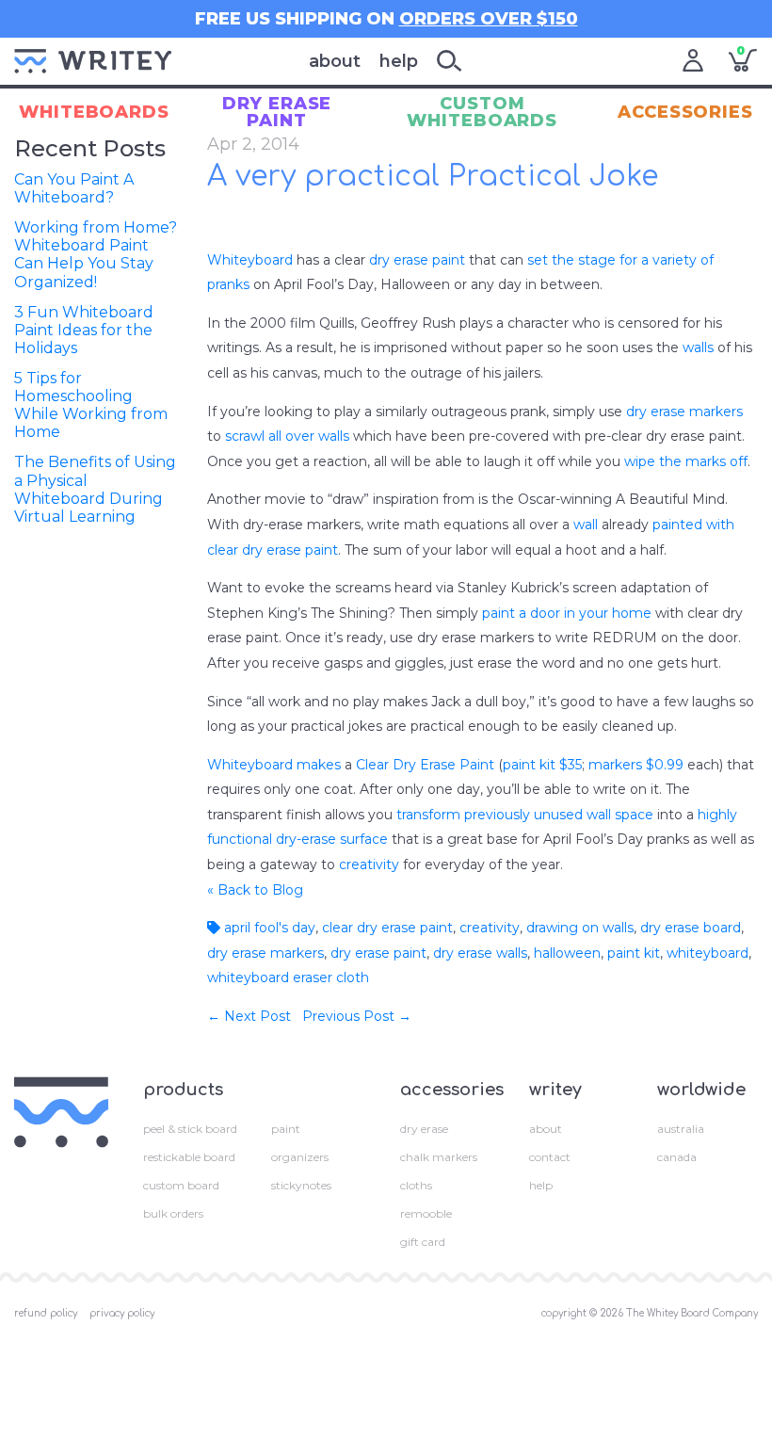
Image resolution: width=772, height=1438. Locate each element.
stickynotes (301, 1185)
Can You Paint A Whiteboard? (74, 188)
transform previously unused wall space (524, 814)
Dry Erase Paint (276, 112)
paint (285, 1129)
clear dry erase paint (387, 927)
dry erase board (690, 927)
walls (698, 347)
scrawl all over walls (287, 436)
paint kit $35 (542, 764)
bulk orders (173, 1213)
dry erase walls (480, 953)
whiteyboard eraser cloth (288, 977)
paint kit (633, 953)
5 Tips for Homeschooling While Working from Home (91, 405)
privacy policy (121, 1313)
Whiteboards (94, 112)
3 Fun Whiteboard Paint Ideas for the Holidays (83, 330)
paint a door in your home (566, 613)
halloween (567, 953)
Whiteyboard (250, 259)
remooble (426, 1213)
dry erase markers (684, 411)
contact (550, 1157)
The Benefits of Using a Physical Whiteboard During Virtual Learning (95, 489)
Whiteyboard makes (274, 764)
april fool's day (267, 927)
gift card (422, 1242)
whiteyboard (707, 953)
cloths (416, 1185)
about (335, 61)
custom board (181, 1185)
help (398, 61)
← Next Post (249, 1016)
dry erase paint (417, 259)
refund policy (45, 1313)
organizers (300, 1157)
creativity (369, 864)
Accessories (685, 112)
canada (677, 1157)
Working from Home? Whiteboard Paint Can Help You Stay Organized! (95, 254)
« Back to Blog (255, 889)
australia (680, 1129)
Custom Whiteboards (482, 112)
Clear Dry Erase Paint (425, 764)
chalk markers (438, 1157)
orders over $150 (488, 18)
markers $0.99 (636, 764)
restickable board (189, 1157)
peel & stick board (190, 1129)
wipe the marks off (686, 461)
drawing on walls (580, 927)
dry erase (424, 1129)
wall (585, 524)
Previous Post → (356, 1016)
